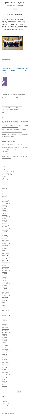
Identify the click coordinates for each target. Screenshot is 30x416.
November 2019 (5, 267)
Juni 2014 (4, 355)
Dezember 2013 (5, 364)
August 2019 (4, 272)
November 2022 (5, 240)
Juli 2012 (3, 377)
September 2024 (5, 216)
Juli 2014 (3, 354)
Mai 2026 (3, 191)
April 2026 (4, 193)
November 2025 (5, 200)
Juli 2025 (3, 206)
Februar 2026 (4, 196)
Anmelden (4, 399)
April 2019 (4, 277)
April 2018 (4, 288)
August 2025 (4, 205)
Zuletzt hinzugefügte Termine (9, 141)
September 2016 (5, 315)
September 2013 (5, 365)
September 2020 (5, 262)
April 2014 (4, 359)
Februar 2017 (4, 307)
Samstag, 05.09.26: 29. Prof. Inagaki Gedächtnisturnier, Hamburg (15, 147)
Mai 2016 (3, 320)
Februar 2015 (4, 344)
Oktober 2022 (4, 241)
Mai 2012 (3, 381)
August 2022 (4, 245)
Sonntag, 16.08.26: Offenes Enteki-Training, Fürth (12, 132)
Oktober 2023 (4, 226)
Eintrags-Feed (4, 401)
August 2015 (4, 334)
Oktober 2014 (4, 349)
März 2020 (4, 265)
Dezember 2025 (5, 198)
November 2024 (5, 213)
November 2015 (5, 329)
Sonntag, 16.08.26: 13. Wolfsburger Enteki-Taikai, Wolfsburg (14, 129)
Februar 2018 (4, 290)
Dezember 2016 (5, 310)
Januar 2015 (4, 345)
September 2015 (5, 332)
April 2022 (4, 251)
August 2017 (4, 297)
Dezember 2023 (5, 225)
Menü (15, 9)
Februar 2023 (4, 236)
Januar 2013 (4, 372)
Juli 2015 (3, 335)
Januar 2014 (4, 362)
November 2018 (5, 280)
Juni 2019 (4, 273)
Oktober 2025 (4, 201)
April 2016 (4, 322)
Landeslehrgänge (22, 57)
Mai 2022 (3, 250)
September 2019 (5, 270)
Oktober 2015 (4, 330)
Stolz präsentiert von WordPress (8, 413)
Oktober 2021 (4, 255)
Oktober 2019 (4, 268)
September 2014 (5, 350)
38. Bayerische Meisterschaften (8, 112)
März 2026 (4, 194)
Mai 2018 (3, 287)
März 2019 (4, 278)
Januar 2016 (4, 327)
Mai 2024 (3, 220)
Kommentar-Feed (5, 403)
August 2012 (4, 376)
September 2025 (5, 203)
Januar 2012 (4, 386)
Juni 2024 (4, 218)
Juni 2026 (4, 189)
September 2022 (5, 243)
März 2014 (4, 360)
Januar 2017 (4, 308)
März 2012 (4, 382)
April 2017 (4, 303)
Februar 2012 (4, 384)
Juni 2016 (4, 319)
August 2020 (4, 263)
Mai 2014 (3, 357)
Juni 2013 (4, 369)
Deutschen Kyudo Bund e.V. (15, 97)
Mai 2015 (3, 339)
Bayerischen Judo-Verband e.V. (18, 94)
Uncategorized (4, 178)
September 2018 (5, 283)
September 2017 (5, 295)
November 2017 (5, 292)
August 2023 (4, 230)
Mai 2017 (3, 302)
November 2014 (5, 347)
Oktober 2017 (4, 293)
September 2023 (5, 228)
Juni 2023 (4, 231)
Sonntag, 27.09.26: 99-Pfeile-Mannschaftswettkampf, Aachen (14, 153)
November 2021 (5, 253)
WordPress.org (5, 405)
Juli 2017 (3, 298)
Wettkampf (4, 179)
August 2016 (4, 317)
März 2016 (4, 324)
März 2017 (4, 305)
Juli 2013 (3, 367)
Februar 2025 (4, 211)
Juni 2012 (4, 379)
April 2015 (4, 340)
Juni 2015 (4, 337)
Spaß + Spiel (4, 176)
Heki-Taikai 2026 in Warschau (8, 111)
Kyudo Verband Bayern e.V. (15, 3)
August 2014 (4, 352)
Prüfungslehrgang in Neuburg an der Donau (10, 109)
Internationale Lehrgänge (7, 171)
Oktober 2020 (4, 260)
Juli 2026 (3, 188)
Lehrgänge (4, 168)
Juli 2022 (3, 246)
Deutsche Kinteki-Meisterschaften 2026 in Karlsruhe (12, 107)
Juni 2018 (4, 285)
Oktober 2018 (4, 282)
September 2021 (5, 257)
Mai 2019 (3, 275)
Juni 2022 (4, 248)
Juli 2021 (3, 258)
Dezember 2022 (5, 238)
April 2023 (4, 235)
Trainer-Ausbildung (6, 174)
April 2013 (4, 371)
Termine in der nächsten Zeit (9, 117)
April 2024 (4, 221)
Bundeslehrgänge (6, 169)
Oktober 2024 (4, 215)
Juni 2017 (4, 300)
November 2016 (5, 312)
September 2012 (5, 374)
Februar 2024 (4, 223)
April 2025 (4, 210)
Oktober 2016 (4, 314)
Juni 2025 (4, 208)
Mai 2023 (3, 233)
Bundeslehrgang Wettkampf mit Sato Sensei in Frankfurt (8, 70)
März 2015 (4, 342)
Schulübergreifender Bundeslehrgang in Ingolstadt (12, 106)
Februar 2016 (4, 325)
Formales (3, 166)
